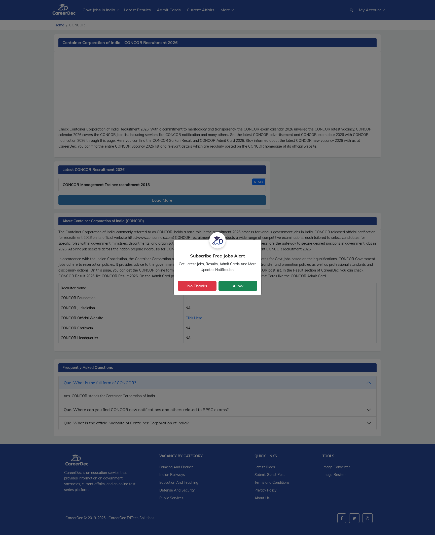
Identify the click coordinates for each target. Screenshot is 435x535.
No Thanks (197, 285)
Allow (238, 285)
